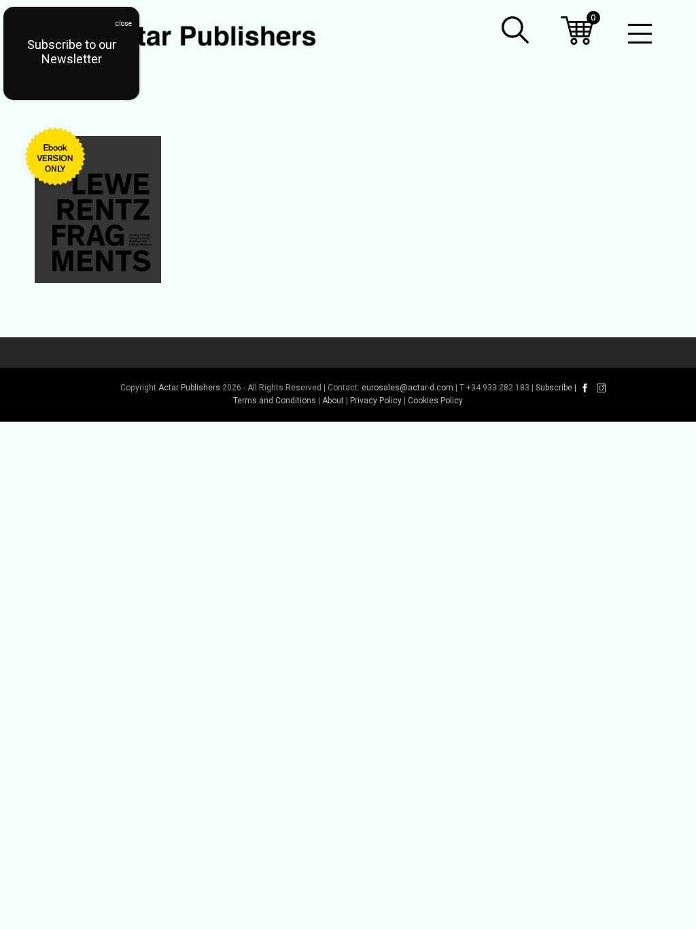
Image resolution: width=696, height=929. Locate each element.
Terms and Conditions (274, 400)
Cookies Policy (435, 400)
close (124, 23)
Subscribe (554, 387)
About (333, 400)
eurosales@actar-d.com (407, 387)
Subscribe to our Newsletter (71, 51)
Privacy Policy (376, 400)
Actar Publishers (189, 387)
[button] (515, 30)
